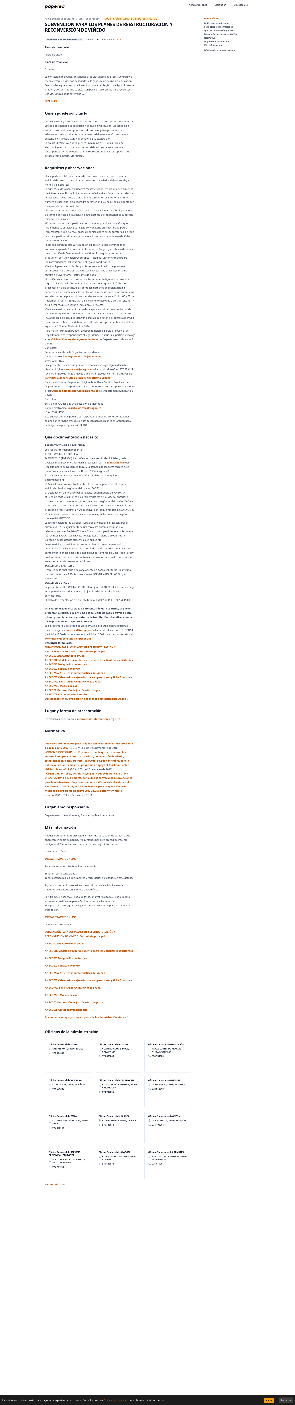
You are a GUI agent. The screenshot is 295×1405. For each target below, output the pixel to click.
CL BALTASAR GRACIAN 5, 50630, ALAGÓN (119, 1158)
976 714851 (58, 1166)
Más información (213, 45)
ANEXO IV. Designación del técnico (66, 664)
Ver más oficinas (55, 1184)
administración (114, 39)
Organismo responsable (216, 41)
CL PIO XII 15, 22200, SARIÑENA (69, 1084)
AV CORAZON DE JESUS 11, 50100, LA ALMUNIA (169, 1158)
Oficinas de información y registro (99, 719)
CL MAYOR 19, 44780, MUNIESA (168, 1084)
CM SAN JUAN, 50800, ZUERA (67, 1048)
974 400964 (158, 1124)
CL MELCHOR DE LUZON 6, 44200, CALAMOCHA (119, 1086)
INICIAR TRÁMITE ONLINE (60, 917)
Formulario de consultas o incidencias (68, 638)
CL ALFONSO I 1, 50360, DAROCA (119, 1120)
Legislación (220, 4)
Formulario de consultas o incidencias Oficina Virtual (77, 378)
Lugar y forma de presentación (220, 34)
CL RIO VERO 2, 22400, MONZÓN (169, 1120)
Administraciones (198, 4)
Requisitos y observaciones (218, 26)
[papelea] (56, 5)
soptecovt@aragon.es (79, 369)
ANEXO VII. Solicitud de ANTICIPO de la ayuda (73, 681)
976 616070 (108, 1163)
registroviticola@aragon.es (84, 356)
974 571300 (58, 1088)
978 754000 (158, 1056)
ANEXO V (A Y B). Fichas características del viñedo (75, 673)
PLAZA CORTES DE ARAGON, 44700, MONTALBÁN (167, 1050)
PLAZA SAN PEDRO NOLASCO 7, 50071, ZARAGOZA (69, 1161)
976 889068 (108, 1056)
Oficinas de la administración (219, 50)
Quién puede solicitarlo (216, 23)
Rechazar (285, 1400)
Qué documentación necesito (219, 30)
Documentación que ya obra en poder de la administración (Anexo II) (87, 698)
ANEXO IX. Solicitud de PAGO (62, 668)
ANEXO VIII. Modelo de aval (61, 686)
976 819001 (158, 1163)
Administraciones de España (59, 18)
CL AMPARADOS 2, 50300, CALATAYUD (115, 1050)
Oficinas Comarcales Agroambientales (74, 339)
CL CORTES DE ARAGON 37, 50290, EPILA (70, 1122)
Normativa (209, 37)
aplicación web (115, 462)
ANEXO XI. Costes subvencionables (66, 694)
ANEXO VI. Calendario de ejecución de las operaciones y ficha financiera (88, 677)
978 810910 (158, 1088)
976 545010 (108, 1124)
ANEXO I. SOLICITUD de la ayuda (65, 655)
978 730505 (108, 1091)
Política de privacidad (115, 1400)
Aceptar (269, 1400)
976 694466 (58, 1052)
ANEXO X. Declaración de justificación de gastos (74, 690)
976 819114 (58, 1127)
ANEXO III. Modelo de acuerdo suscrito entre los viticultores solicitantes (89, 660)
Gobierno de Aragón (89, 18)
